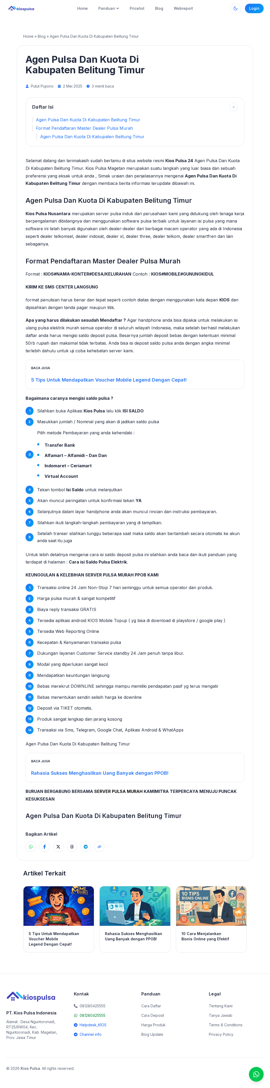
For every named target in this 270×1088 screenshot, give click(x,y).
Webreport (183, 8)
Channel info (91, 1034)
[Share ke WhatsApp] (31, 846)
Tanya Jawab (220, 1015)
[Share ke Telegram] (85, 846)
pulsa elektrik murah (58, 327)
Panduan (106, 8)
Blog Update (152, 1034)
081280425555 (92, 1015)
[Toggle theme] (235, 8)
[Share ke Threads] (72, 846)
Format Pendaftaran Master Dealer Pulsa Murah (84, 128)
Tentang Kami (221, 1006)
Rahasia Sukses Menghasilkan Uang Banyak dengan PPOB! (99, 773)
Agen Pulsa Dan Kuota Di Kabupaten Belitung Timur (88, 119)
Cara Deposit (152, 1015)
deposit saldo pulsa (153, 343)
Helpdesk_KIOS (93, 1025)
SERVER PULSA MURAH (118, 791)
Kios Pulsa (94, 410)
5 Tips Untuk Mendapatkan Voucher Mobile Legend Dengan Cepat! (109, 380)
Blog (159, 8)
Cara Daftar (151, 1006)
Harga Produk (153, 1025)
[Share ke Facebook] (44, 846)
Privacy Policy (221, 1034)
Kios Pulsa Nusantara (48, 213)
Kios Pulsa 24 (179, 160)
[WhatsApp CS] (256, 1074)
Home (82, 8)
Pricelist (137, 8)
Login (254, 8)
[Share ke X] (58, 846)
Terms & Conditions (226, 1025)
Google (104, 730)
